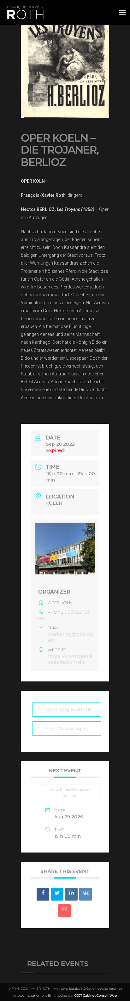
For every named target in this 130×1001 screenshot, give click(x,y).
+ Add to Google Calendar (67, 709)
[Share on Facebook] (43, 894)
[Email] (64, 910)
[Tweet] (57, 894)
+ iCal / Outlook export (66, 728)
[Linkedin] (71, 894)
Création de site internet (102, 989)
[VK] (85, 894)
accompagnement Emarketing (42, 995)
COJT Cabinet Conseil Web (95, 995)
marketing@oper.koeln (71, 637)
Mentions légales (66, 989)
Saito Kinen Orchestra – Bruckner (70, 792)
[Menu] (122, 12)
